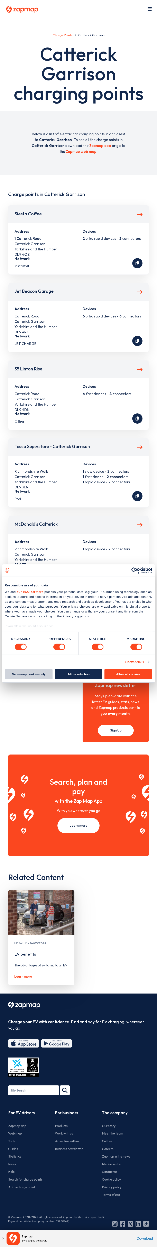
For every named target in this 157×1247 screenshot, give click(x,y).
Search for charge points (25, 1179)
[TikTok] (146, 1224)
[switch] (59, 647)
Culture (107, 1141)
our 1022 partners (30, 591)
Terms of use (111, 1195)
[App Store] (23, 1043)
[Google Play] (56, 1043)
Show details (134, 662)
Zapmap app (100, 145)
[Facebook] (122, 1224)
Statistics (14, 1156)
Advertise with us (67, 1141)
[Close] (3, 1238)
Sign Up (115, 730)
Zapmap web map (81, 151)
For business (66, 1112)
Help (11, 1172)
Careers (107, 1149)
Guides (13, 1149)
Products (61, 1126)
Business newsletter (69, 1149)
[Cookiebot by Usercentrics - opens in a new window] (134, 570)
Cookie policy (111, 1179)
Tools (12, 1141)
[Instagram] (115, 1224)
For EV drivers (21, 1112)
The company (115, 1112)
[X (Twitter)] (130, 1224)
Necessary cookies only (29, 674)
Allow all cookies (128, 674)
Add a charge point (21, 1187)
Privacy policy (111, 1187)
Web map (15, 1133)
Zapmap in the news (116, 1156)
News (12, 1164)
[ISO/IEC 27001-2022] (23, 1067)
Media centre (111, 1164)
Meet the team (112, 1133)
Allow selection (79, 674)
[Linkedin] (138, 1224)
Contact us (109, 1172)
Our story (109, 1126)
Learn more (78, 825)
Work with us (64, 1133)
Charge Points (63, 35)
